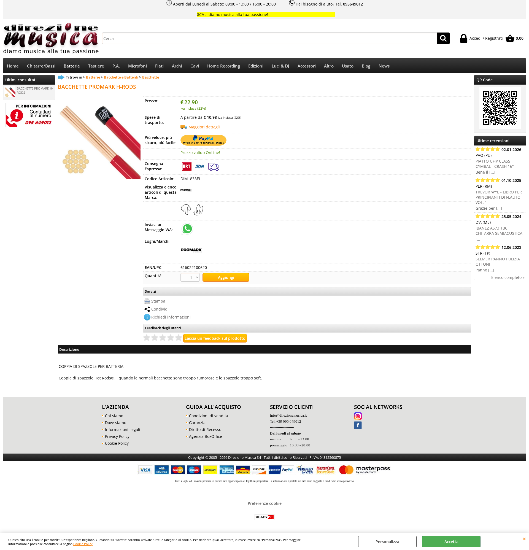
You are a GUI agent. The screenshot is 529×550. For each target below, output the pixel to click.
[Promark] (185, 193)
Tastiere (96, 66)
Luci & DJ (280, 66)
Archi (177, 66)
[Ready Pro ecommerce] (264, 517)
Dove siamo (115, 422)
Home (13, 66)
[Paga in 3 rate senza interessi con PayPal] (203, 144)
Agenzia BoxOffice (205, 436)
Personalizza (387, 541)
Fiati (159, 66)
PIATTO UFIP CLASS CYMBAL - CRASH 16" (495, 163)
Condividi (160, 309)
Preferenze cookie (265, 503)
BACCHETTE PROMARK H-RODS (35, 90)
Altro (329, 66)
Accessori (307, 66)
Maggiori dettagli (204, 127)
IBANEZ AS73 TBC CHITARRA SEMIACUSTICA (499, 230)
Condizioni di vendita (208, 415)
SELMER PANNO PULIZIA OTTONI (498, 261)
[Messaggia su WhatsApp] (187, 228)
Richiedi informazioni (171, 317)
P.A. (116, 66)
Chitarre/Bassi (41, 66)
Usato (347, 66)
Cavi (194, 66)
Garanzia (197, 422)
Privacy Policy (117, 436)
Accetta (451, 541)
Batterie (72, 66)
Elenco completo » (508, 277)
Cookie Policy (83, 544)
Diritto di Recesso (205, 429)
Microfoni (137, 66)
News (384, 66)
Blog (366, 66)
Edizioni (255, 66)
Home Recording (223, 66)
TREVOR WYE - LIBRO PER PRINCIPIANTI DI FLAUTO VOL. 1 (499, 197)
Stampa (158, 301)
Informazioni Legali (122, 429)
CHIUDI (524, 538)
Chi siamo (114, 415)
